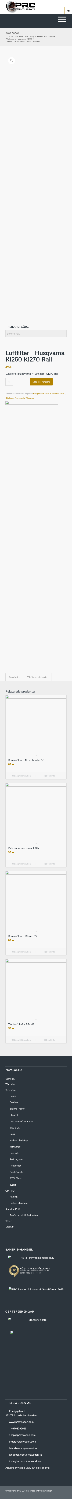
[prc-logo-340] (29, 7)
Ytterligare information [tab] (37, 677)
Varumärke (10, 1090)
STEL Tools (16, 1178)
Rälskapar (9, 397)
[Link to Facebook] (58, 1494)
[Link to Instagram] (64, 1494)
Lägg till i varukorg (41, 381)
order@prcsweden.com (22, 1441)
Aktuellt (13, 1196)
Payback (14, 1153)
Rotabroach (15, 1165)
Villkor (8, 1221)
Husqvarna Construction (22, 1121)
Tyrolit (13, 1184)
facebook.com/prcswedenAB (25, 1454)
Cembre (14, 1102)
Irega (12, 1133)
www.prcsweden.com (21, 1422)
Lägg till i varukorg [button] (22, 775)
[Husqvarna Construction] (31, 532)
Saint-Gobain (16, 1172)
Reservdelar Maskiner (24, 397)
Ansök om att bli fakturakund (24, 1215)
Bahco (13, 1096)
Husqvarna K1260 (41, 393)
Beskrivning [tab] (14, 677)
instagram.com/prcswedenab (25, 1461)
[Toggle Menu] (62, 19)
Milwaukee (15, 1146)
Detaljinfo (50, 775)
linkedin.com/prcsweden (23, 1448)
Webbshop (12, 33)
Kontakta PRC (12, 1209)
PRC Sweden (23, 1490)
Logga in (9, 1226)
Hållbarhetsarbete (18, 1203)
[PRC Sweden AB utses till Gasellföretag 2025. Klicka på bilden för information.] (36, 1289)
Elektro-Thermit (17, 1108)
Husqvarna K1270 (57, 393)
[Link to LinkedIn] (53, 1494)
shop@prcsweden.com (22, 1435)
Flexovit (14, 1114)
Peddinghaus (16, 1159)
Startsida (10, 1078)
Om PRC (10, 1190)
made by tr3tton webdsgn (41, 1490)
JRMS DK (15, 1127)
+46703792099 (17, 1428)
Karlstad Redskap (19, 1140)
